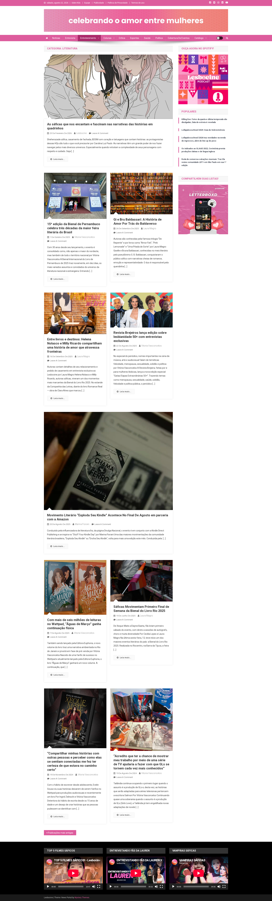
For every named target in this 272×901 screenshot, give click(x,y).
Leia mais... (59, 159)
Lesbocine (81, 133)
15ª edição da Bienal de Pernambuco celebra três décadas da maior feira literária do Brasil (73, 228)
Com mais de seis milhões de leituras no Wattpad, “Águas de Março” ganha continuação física (74, 624)
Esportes (134, 38)
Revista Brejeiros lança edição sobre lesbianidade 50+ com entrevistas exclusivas (140, 337)
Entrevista (70, 38)
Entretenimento (88, 38)
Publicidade (99, 3)
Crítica (122, 38)
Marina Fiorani (82, 524)
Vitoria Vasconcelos (84, 237)
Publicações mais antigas (60, 833)
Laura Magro (149, 228)
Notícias (56, 38)
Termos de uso (137, 3)
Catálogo (199, 38)
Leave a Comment (100, 133)
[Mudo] (93, 886)
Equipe (87, 3)
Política (159, 38)
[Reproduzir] (48, 886)
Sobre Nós (76, 3)
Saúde (147, 38)
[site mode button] (220, 38)
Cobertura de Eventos (179, 38)
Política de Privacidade (118, 3)
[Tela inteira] (98, 886)
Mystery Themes (82, 897)
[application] (73, 873)
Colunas (107, 38)
